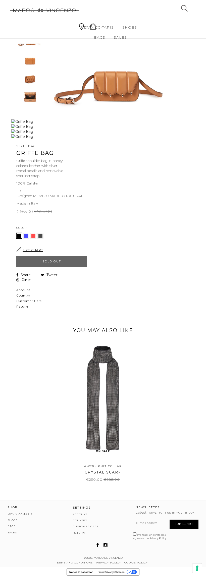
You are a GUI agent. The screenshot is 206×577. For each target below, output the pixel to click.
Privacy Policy (157, 538)
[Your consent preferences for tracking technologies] (197, 568)
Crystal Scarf (103, 472)
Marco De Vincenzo (108, 557)
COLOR (21, 228)
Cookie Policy (136, 562)
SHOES (129, 27)
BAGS (99, 37)
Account (23, 290)
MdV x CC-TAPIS (97, 27)
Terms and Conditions (74, 562)
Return (22, 306)
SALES (120, 37)
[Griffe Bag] (26, 237)
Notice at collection (81, 571)
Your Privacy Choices (111, 571)
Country (23, 295)
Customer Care (29, 301)
